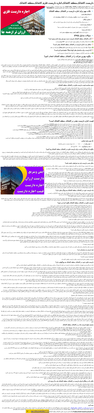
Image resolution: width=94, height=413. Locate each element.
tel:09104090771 (40, 411)
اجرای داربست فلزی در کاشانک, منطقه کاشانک (81, 407)
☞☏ (37, 411)
